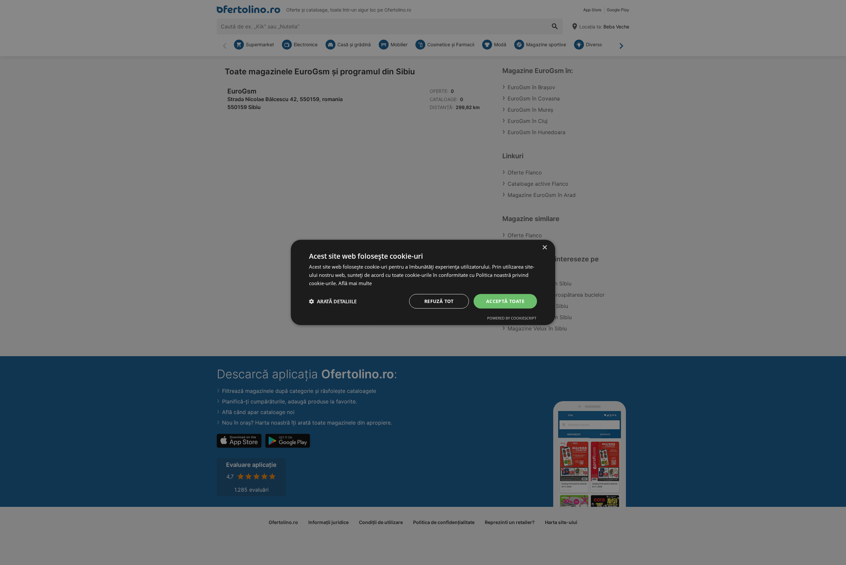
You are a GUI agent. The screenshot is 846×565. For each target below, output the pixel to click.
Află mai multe (355, 283)
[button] (333, 301)
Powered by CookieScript (511, 318)
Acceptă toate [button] (505, 301)
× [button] (544, 247)
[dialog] (423, 282)
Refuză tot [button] (439, 301)
